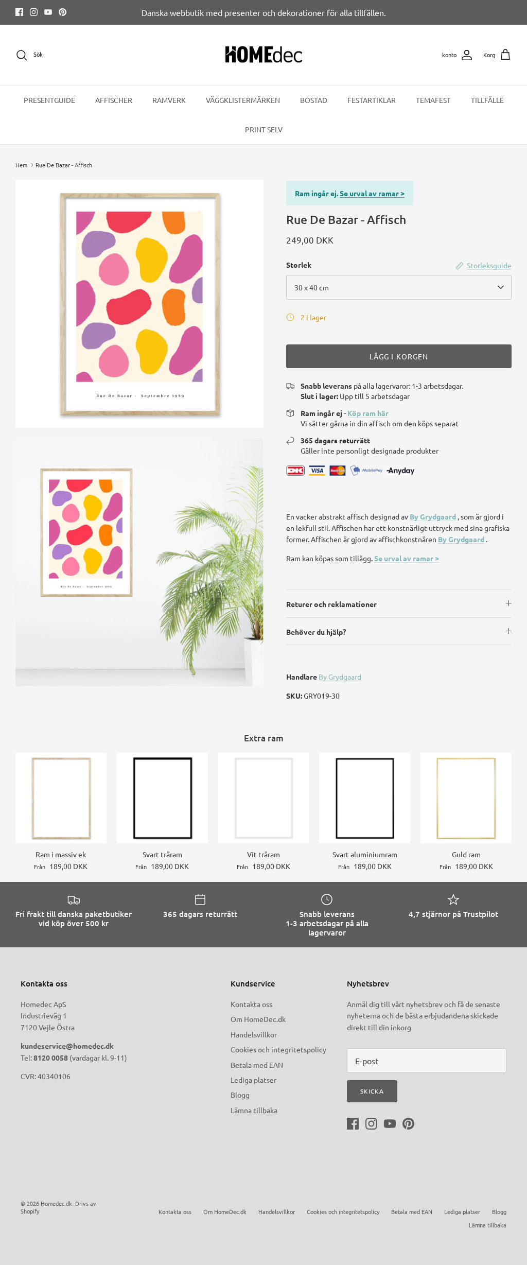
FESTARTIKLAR (371, 100)
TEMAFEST (433, 100)
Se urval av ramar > (372, 193)
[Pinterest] (62, 12)
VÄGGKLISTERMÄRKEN (243, 100)
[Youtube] (48, 12)
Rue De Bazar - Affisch (64, 165)
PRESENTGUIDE (49, 100)
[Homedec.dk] (264, 55)
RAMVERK (169, 100)
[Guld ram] (466, 798)
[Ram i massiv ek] (61, 798)
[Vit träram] (263, 798)
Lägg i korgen (399, 356)
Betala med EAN (257, 1064)
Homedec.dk (56, 1203)
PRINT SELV (264, 129)
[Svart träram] (162, 798)
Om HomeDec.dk (258, 1019)
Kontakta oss (251, 1004)
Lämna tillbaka (254, 1110)
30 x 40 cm (311, 287)
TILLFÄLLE (487, 100)
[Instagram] (34, 12)
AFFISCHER (113, 100)
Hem (21, 165)
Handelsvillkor (254, 1034)
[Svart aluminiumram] (364, 798)
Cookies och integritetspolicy (278, 1049)
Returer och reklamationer (331, 604)
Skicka (372, 1091)
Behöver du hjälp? (316, 631)
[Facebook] (19, 12)
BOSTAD (313, 100)
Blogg (240, 1094)
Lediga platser (253, 1079)
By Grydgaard (433, 516)
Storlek (298, 264)
